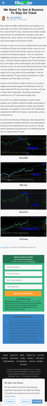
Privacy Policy (10, 396)
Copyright (40, 358)
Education (14, 358)
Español (39, 361)
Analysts (14, 355)
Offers (32, 361)
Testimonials (21, 361)
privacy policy (33, 301)
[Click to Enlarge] (23, 155)
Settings (23, 364)
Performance (8, 361)
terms (25, 301)
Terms (22, 358)
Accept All (37, 401)
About (5, 355)
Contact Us (30, 355)
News (22, 355)
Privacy (30, 358)
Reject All (26, 401)
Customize (10, 401)
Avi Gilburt (4, 247)
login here (32, 261)
